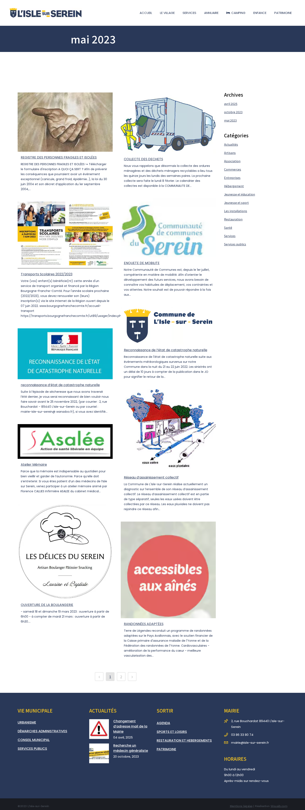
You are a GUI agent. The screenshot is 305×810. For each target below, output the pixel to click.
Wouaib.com (279, 806)
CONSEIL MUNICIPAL (34, 739)
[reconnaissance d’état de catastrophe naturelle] (65, 353)
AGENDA (163, 723)
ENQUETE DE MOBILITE (142, 263)
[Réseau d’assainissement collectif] (168, 430)
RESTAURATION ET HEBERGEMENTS (184, 740)
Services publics (235, 244)
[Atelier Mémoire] (65, 441)
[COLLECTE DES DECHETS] (168, 122)
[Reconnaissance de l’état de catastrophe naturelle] (168, 325)
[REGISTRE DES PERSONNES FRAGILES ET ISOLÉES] (65, 122)
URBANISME (27, 722)
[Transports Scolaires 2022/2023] (65, 235)
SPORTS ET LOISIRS (172, 731)
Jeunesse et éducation (239, 194)
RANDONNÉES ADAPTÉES (143, 624)
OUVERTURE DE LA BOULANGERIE (47, 604)
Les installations (235, 211)
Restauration (233, 219)
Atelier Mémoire (34, 464)
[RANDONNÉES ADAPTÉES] (168, 570)
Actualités (231, 144)
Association (232, 161)
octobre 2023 (233, 112)
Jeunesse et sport (236, 203)
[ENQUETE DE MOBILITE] (168, 227)
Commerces (232, 169)
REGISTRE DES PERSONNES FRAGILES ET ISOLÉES (59, 157)
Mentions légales (241, 806)
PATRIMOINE (166, 749)
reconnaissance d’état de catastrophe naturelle (60, 385)
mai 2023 (230, 120)
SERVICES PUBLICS (32, 748)
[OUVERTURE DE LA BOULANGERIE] (65, 551)
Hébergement (234, 186)
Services (229, 236)
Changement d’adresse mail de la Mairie (130, 726)
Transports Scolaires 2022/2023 (46, 274)
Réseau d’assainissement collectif (151, 477)
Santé (228, 227)
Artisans (230, 153)
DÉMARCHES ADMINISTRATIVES (42, 731)
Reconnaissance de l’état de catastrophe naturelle (165, 350)
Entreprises (232, 178)
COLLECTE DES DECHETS (143, 159)
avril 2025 (230, 104)
